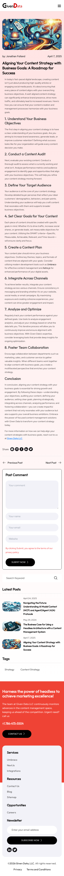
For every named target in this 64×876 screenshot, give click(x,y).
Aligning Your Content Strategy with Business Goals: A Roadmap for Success (41, 646)
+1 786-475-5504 (13, 723)
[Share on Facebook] (21, 449)
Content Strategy (30, 669)
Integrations (14, 770)
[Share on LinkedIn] (26, 449)
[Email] (17, 449)
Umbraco (12, 759)
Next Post (51, 462)
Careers (11, 812)
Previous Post (15, 462)
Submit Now (18, 562)
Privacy (18, 869)
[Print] (12, 449)
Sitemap (11, 797)
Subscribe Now (30, 840)
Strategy (9, 669)
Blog (9, 791)
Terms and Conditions (39, 869)
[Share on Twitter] (31, 449)
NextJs (11, 765)
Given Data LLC (14, 438)
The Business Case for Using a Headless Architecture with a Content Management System (42, 628)
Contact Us (15, 733)
